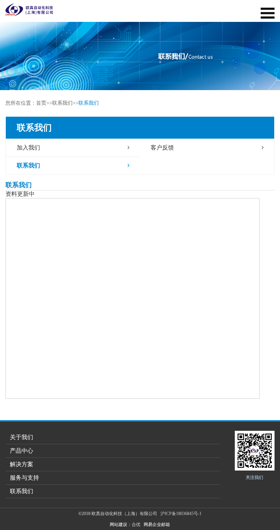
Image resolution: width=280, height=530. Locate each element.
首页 (41, 103)
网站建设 (118, 524)
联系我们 (62, 103)
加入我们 (28, 147)
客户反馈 (162, 147)
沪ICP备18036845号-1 (181, 513)
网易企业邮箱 (157, 524)
